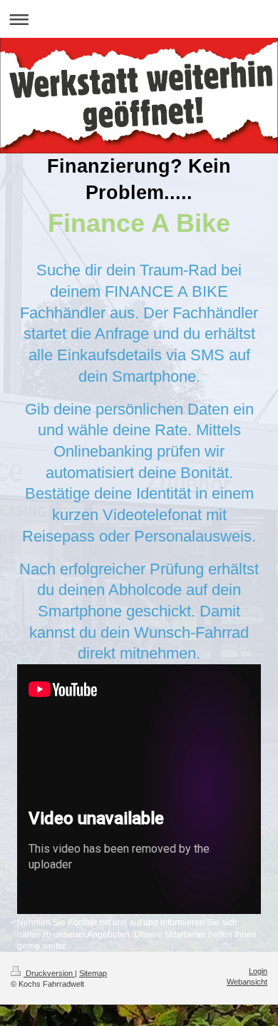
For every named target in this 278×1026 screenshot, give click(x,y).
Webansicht (247, 981)
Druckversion (49, 973)
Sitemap (93, 973)
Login (258, 971)
